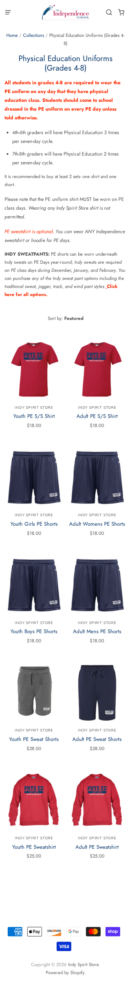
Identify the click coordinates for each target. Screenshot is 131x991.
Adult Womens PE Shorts (97, 524)
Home (12, 35)
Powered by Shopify (65, 972)
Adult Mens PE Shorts (97, 631)
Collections (33, 35)
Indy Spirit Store (34, 407)
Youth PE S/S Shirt (34, 416)
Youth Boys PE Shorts (33, 631)
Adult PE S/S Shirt (97, 416)
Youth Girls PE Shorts (34, 524)
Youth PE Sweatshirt (34, 847)
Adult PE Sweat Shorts (97, 739)
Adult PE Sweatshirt (97, 847)
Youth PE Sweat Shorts (34, 739)
